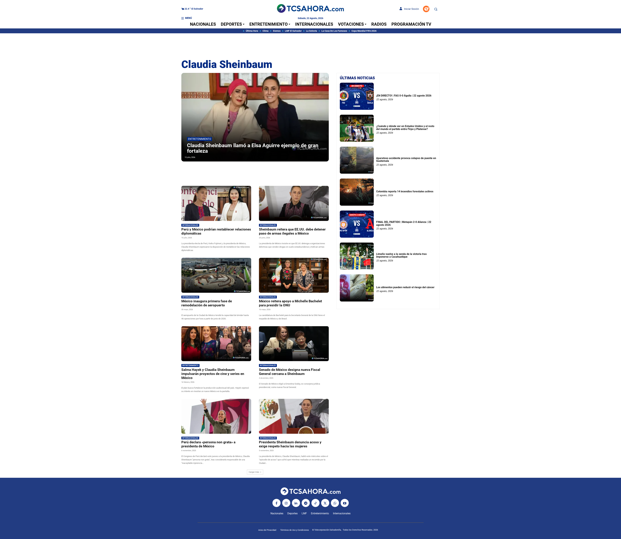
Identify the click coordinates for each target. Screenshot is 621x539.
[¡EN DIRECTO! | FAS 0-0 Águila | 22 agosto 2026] (357, 96)
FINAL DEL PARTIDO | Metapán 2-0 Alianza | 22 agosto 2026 (403, 223)
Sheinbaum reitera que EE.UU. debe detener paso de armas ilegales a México (292, 231)
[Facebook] (276, 503)
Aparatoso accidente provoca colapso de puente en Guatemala (406, 160)
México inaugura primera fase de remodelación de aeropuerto (206, 303)
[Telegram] (306, 503)
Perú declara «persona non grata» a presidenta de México (208, 444)
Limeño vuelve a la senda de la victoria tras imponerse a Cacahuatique (401, 255)
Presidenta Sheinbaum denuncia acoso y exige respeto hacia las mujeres (290, 444)
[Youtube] (345, 503)
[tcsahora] (310, 9)
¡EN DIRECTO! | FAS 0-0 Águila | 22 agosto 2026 (403, 95)
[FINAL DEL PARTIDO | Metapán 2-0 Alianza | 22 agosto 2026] (357, 224)
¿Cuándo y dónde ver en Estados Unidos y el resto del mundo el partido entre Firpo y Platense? (405, 128)
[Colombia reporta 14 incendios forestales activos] (357, 192)
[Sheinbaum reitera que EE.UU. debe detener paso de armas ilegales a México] (294, 203)
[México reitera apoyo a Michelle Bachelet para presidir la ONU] (294, 275)
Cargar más (254, 472)
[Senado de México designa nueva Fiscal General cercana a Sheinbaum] (294, 343)
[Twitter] (325, 503)
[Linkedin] (296, 503)
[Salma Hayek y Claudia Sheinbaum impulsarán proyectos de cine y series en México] (216, 343)
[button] (436, 9)
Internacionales (190, 225)
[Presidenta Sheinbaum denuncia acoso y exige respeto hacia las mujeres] (294, 416)
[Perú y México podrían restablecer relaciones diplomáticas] (216, 203)
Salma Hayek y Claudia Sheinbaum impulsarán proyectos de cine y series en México (212, 374)
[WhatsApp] (335, 503)
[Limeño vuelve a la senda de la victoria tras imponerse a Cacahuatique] (357, 256)
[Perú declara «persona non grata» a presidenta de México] (216, 416)
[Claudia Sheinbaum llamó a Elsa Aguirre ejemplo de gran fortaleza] (255, 117)
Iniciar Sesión (410, 8)
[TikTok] (315, 503)
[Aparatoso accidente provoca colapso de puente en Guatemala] (357, 160)
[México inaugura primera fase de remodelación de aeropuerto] (216, 275)
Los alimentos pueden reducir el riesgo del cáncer (405, 287)
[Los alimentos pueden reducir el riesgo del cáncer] (357, 288)
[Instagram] (286, 503)
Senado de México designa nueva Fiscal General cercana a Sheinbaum (289, 372)
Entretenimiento (199, 139)
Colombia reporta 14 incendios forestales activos (404, 191)
